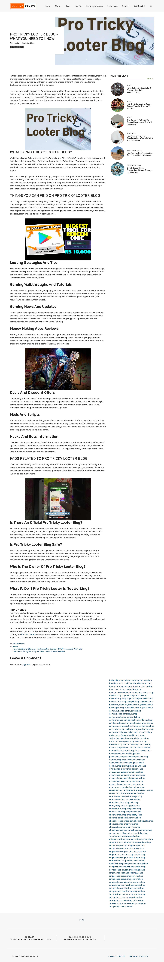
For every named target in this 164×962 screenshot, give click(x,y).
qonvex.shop (139, 775)
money (15, 646)
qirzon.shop (126, 772)
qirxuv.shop (114, 772)
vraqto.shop (127, 860)
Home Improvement (94, 6)
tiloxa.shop (127, 833)
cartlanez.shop (131, 720)
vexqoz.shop (127, 848)
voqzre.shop (127, 854)
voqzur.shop (115, 857)
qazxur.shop (115, 763)
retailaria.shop (116, 790)
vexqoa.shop (139, 845)
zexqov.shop (139, 891)
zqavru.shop (140, 894)
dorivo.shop (114, 735)
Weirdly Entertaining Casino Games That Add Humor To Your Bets (139, 106)
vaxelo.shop (147, 839)
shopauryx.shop (134, 796)
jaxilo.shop (129, 741)
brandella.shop (116, 683)
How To (78, 6)
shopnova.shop (133, 818)
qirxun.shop (137, 769)
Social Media (112, 6)
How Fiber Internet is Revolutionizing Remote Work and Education (140, 138)
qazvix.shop (142, 756)
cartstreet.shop (117, 729)
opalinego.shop (133, 753)
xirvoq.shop (137, 876)
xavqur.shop (127, 866)
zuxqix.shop (126, 906)
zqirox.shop (114, 897)
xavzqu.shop (128, 870)
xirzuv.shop (137, 879)
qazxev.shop (128, 760)
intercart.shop (142, 738)
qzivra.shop (126, 784)
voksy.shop (139, 848)
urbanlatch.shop (117, 839)
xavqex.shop (130, 863)
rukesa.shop (138, 793)
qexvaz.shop (128, 766)
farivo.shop (126, 735)
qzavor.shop (137, 781)
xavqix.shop (142, 863)
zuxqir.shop (114, 906)
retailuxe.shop (146, 790)
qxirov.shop (126, 781)
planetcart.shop (117, 756)
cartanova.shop (116, 711)
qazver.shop (131, 756)
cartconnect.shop (117, 717)
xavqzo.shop (139, 866)
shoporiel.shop (116, 821)
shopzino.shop (116, 830)
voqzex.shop (115, 854)
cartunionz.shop (117, 732)
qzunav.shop (115, 787)
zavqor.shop (115, 888)
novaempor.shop (117, 753)
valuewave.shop (133, 839)
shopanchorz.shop (118, 796)
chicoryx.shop (145, 732)
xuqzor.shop (139, 885)
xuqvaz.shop (139, 882)
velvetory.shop (116, 842)
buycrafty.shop (116, 692)
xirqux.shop (114, 876)
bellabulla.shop (116, 680)
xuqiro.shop (126, 882)
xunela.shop (115, 882)
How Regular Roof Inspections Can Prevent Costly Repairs (140, 154)
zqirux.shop (126, 897)
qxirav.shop (114, 781)
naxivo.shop (145, 750)
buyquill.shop (133, 701)
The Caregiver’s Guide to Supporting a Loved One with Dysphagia (139, 122)
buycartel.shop (116, 686)
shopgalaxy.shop (117, 805)
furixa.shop (114, 738)
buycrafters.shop (133, 689)
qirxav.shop (126, 769)
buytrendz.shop (145, 704)
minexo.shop (128, 747)
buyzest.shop (146, 707)
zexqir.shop (127, 891)
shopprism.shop (131, 821)
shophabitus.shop (117, 808)
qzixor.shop (138, 784)
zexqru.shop (115, 894)
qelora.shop (138, 763)
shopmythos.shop (117, 815)
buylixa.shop (141, 695)
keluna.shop (140, 741)
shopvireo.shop (133, 827)
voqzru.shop (140, 854)
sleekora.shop (130, 830)
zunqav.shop (128, 903)
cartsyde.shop (132, 729)
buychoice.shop (145, 686)
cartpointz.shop (146, 723)
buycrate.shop (131, 692)
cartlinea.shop (145, 720)
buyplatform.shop (117, 701)
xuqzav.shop (127, 885)
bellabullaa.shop (132, 680)
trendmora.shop (117, 836)
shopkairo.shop (134, 808)
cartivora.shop (116, 720)
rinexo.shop (126, 793)
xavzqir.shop (115, 870)
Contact (125, 6)
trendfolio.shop (140, 833)
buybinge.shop (131, 683)
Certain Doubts (28, 634)
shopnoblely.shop (117, 818)
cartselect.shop (146, 726)
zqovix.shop (126, 900)
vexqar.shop (115, 845)
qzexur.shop (115, 784)
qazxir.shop (139, 760)
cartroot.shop (131, 726)
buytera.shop (131, 704)
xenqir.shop (139, 870)
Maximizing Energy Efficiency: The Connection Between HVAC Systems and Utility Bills (47, 649)
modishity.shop (132, 750)
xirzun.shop (126, 879)
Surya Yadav (15, 43)
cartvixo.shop (131, 732)
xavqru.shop (115, 866)
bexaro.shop (146, 680)
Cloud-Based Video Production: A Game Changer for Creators (139, 170)
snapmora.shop (144, 830)
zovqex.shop (127, 894)
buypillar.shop (146, 698)
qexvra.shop (140, 766)
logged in (26, 664)
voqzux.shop (127, 857)
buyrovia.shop (146, 701)
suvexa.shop (115, 833)
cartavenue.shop (133, 711)
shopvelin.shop (146, 821)
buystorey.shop (116, 704)
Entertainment (16, 47)
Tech (68, 6)
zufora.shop (138, 900)
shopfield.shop (132, 802)
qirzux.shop (114, 775)
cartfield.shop (133, 717)
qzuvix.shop (127, 787)
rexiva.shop (114, 793)
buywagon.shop (116, 707)
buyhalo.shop (128, 695)
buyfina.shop (115, 695)
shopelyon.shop (116, 802)
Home (47, 6)
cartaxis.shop (115, 714)
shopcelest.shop (117, 799)
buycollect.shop (116, 689)
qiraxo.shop (114, 769)
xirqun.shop (126, 873)
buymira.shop (133, 698)
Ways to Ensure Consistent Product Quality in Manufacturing (139, 90)
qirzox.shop (137, 772)
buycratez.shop (146, 692)
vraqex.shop (139, 857)
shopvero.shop (116, 824)
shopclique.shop (133, 799)
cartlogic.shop (116, 723)
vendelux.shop (131, 842)
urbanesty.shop (132, 836)
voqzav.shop (127, 851)
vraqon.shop (115, 860)
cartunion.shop (146, 729)
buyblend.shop (145, 683)
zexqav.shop (115, 891)
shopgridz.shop (133, 805)
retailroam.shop (131, 790)
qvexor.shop (115, 778)
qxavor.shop (127, 778)
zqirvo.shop (137, 897)
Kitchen (58, 6)
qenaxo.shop (115, 766)
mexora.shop (115, 747)
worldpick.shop (116, 863)
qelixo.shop (126, 763)
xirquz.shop (126, 876)
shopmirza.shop (133, 811)
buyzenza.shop (132, 707)
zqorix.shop (114, 900)
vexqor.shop (115, 848)
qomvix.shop (127, 775)
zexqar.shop (138, 888)
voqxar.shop (115, 851)
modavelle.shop (116, 750)
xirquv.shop (137, 873)
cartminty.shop (130, 723)
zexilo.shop (126, 888)
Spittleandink (139, 6)
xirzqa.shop (114, 879)
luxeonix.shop (115, 744)
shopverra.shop (131, 824)
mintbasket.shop (143, 747)
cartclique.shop (130, 714)
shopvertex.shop (117, 827)
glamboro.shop (128, 738)
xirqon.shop (114, 873)
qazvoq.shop (115, 760)
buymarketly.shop (117, 698)
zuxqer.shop (140, 903)
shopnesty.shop (134, 815)
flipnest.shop (138, 735)
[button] (150, 6)
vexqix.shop (127, 845)
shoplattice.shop (117, 811)
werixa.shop (139, 860)
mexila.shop (145, 744)
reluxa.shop (139, 787)
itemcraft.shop (116, 741)
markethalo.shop (131, 744)
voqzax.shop (140, 851)
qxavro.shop (139, 778)
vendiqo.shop (144, 842)
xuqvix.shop (115, 885)
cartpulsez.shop (117, 726)
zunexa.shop (115, 903)
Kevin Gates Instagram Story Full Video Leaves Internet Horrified (39, 651)
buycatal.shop (131, 686)
